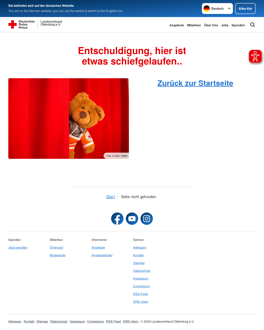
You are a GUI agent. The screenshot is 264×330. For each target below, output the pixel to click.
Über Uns (211, 25)
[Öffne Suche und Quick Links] (253, 25)
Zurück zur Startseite (195, 82)
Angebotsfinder (102, 255)
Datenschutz (141, 270)
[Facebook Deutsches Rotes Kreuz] (117, 218)
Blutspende (58, 255)
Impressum (140, 278)
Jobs (224, 25)
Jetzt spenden (17, 247)
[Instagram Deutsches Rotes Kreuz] (147, 218)
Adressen (139, 247)
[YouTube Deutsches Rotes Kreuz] (132, 218)
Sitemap (139, 263)
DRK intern (140, 301)
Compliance (141, 286)
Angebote (176, 25)
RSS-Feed (140, 294)
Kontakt (138, 255)
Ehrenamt (56, 247)
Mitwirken (194, 25)
